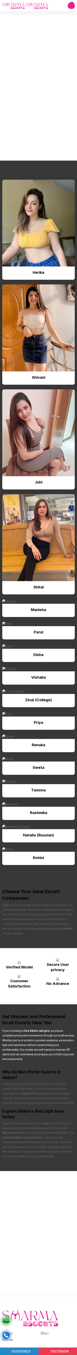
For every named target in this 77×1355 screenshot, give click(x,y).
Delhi (42, 1225)
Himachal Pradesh (22, 1225)
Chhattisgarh (58, 1279)
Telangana (51, 1198)
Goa (67, 1189)
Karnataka (63, 1243)
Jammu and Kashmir (50, 1252)
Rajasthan (16, 1207)
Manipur (15, 1198)
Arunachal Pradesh (22, 1243)
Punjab (31, 1207)
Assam (15, 1252)
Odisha (66, 1198)
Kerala (28, 1252)
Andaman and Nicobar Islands (29, 1234)
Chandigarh (31, 1261)
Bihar (62, 1270)
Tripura (14, 1279)
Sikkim (14, 1270)
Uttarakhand (48, 1207)
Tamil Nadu (31, 1270)
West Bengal (32, 1288)
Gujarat (14, 1261)
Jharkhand (46, 1243)
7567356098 (59, 1351)
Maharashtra (52, 1189)
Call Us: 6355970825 (37, 146)
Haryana (34, 1189)
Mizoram (48, 1270)
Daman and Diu (52, 1261)
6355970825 (20, 1351)
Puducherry (32, 1198)
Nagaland (42, 1216)
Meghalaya (17, 1189)
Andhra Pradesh (20, 1216)
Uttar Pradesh (59, 1225)
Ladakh (15, 1288)
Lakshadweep (61, 1216)
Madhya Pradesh (35, 1279)
